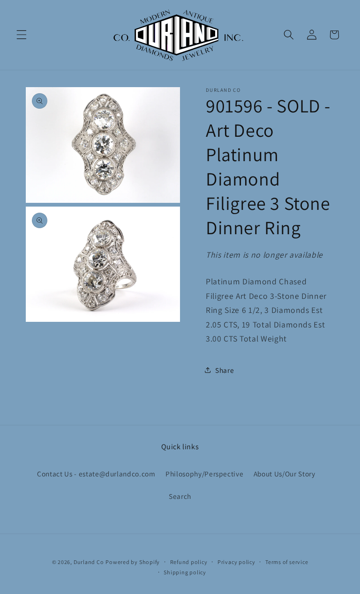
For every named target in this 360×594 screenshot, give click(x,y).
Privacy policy (236, 561)
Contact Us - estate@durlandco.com (96, 473)
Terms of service (286, 561)
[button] (21, 34)
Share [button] (224, 370)
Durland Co (89, 561)
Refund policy (189, 561)
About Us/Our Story (284, 473)
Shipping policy (185, 572)
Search (180, 496)
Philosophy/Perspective (204, 473)
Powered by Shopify (132, 561)
